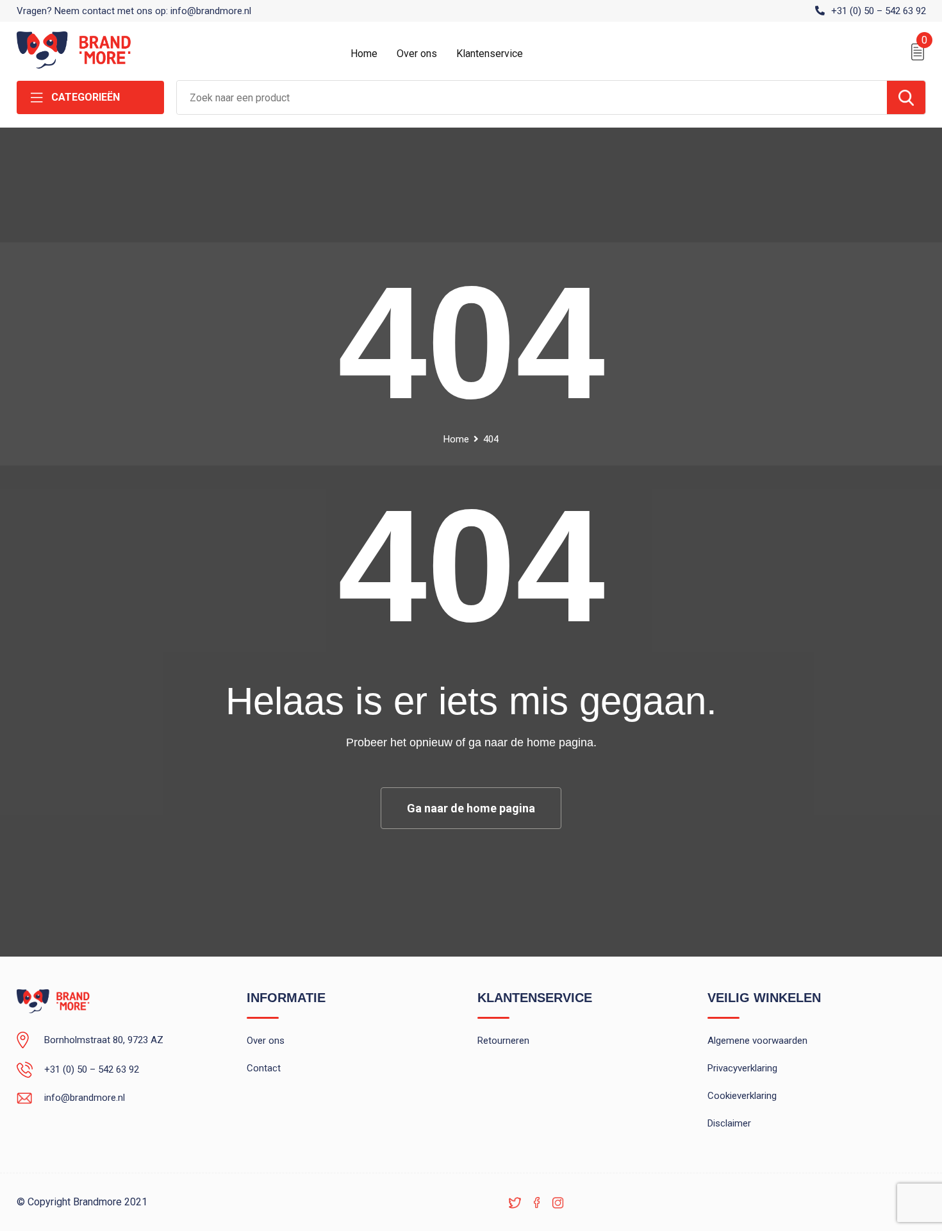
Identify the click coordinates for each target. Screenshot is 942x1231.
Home (364, 53)
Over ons (417, 53)
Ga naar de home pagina (471, 808)
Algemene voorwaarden (757, 1040)
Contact (264, 1068)
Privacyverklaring (742, 1068)
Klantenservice (489, 53)
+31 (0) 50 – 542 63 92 (878, 11)
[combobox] (532, 97)
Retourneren (503, 1040)
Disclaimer (729, 1123)
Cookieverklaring (742, 1095)
